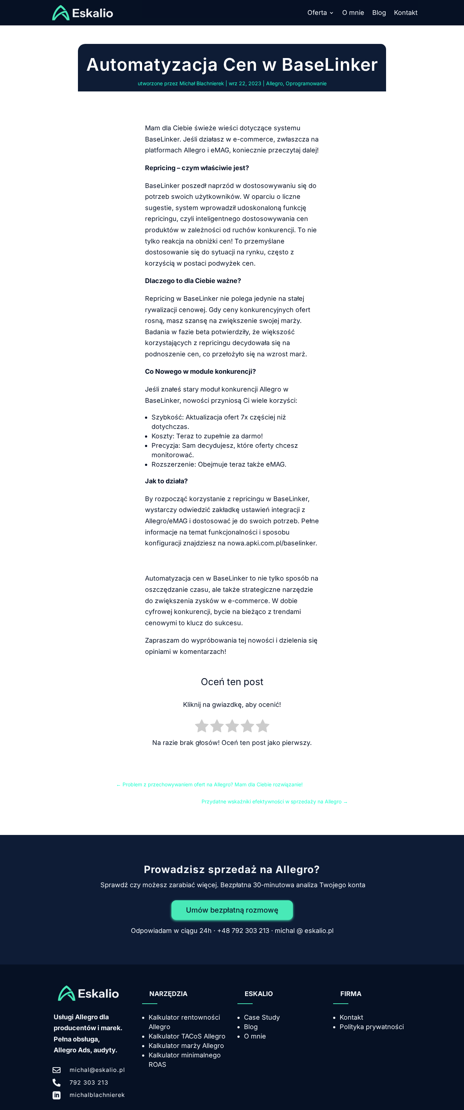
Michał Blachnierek (201, 83)
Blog (379, 13)
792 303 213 (89, 1082)
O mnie (353, 13)
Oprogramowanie (306, 83)
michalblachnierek (97, 1094)
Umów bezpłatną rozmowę (232, 910)
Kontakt (406, 13)
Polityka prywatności (372, 1027)
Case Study (262, 1017)
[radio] (201, 727)
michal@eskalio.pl (97, 1069)
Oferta (317, 13)
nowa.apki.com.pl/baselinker (271, 543)
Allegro (274, 83)
